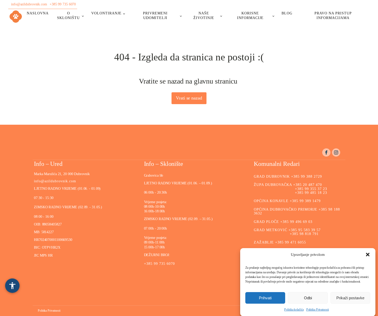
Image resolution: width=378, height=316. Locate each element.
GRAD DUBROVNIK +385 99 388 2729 (288, 176)
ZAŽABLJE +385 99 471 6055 (280, 242)
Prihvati (265, 297)
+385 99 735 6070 (63, 4)
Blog (287, 13)
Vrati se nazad (189, 98)
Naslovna (38, 13)
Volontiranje (106, 13)
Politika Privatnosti (317, 309)
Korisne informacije (250, 15)
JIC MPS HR (44, 255)
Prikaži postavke (350, 297)
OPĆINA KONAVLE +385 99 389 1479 (287, 201)
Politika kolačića (293, 309)
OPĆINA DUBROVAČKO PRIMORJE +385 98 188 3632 (297, 211)
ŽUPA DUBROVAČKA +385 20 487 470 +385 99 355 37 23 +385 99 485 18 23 (290, 189)
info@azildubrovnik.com (29, 4)
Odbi (308, 297)
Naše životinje (203, 15)
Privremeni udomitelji (155, 15)
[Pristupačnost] (12, 285)
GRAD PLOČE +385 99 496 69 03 (283, 222)
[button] (367, 254)
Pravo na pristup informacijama (333, 15)
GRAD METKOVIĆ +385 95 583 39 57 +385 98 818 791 (287, 232)
